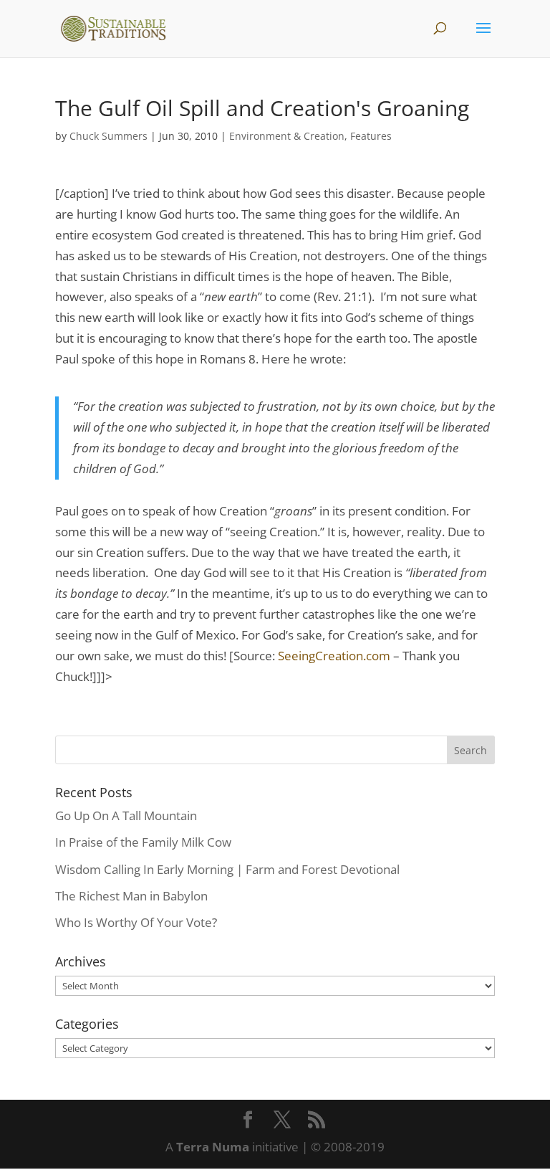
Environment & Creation (286, 136)
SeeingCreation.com (334, 655)
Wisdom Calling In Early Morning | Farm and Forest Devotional (227, 869)
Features (371, 136)
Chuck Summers (108, 136)
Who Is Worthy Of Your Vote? (136, 922)
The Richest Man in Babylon (131, 896)
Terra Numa (212, 1146)
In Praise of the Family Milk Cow (143, 842)
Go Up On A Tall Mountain (126, 815)
